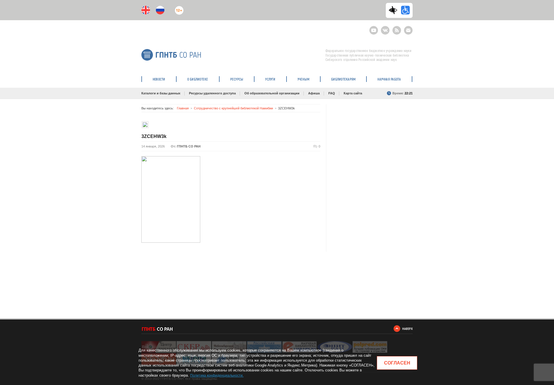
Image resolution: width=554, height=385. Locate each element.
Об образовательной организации (272, 93)
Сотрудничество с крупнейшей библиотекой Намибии (233, 108)
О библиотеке (197, 79)
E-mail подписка (408, 30)
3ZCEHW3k (153, 136)
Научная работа (389, 79)
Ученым (303, 79)
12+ (178, 8)
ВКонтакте (385, 28)
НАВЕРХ (407, 328)
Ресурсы (237, 79)
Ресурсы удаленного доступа (212, 93)
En (145, 10)
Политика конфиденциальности (216, 375)
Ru (160, 10)
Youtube (373, 28)
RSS (396, 28)
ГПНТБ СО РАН (189, 146)
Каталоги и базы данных (160, 93)
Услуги (270, 79)
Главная (183, 108)
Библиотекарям (343, 79)
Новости (159, 79)
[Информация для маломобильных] (405, 10)
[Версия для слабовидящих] (394, 10)
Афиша (314, 93)
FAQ (331, 93)
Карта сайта (353, 93)
